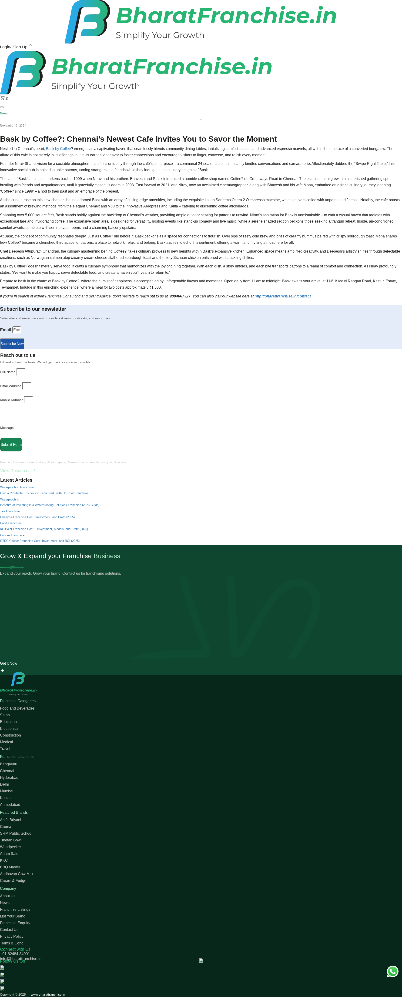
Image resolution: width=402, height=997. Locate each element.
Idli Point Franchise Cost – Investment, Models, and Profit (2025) (44, 529)
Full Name (7, 372)
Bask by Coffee (58, 149)
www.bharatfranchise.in (48, 994)
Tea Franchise (10, 511)
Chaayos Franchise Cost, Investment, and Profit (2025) (37, 517)
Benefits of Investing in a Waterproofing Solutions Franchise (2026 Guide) (49, 505)
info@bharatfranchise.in (20, 959)
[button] (2, 107)
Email (5, 329)
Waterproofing (9, 499)
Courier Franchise (12, 535)
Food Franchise (10, 523)
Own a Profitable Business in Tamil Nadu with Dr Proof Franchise (44, 493)
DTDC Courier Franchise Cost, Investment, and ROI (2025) (40, 541)
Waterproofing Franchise (17, 487)
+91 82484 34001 (15, 954)
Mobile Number (11, 400)
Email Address (10, 386)
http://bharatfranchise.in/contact (283, 296)
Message (7, 428)
